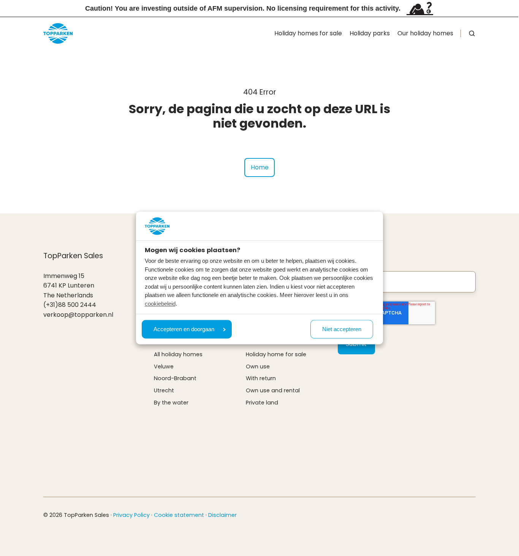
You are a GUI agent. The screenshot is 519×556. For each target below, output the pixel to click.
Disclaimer (222, 515)
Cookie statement (179, 515)
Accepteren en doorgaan (183, 329)
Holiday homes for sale (308, 33)
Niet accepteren (341, 329)
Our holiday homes (425, 33)
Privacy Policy (131, 515)
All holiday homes (178, 354)
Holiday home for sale (276, 354)
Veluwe (164, 366)
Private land (262, 402)
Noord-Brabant (175, 378)
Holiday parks (370, 33)
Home (260, 167)
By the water (171, 402)
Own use (258, 366)
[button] (472, 33)
